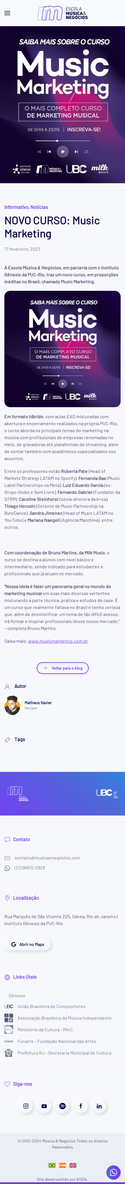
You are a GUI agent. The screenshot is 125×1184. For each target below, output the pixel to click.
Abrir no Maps (31, 944)
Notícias (39, 207)
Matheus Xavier (38, 702)
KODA (81, 1179)
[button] (7, 13)
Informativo (16, 207)
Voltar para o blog (67, 667)
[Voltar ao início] (63, 13)
